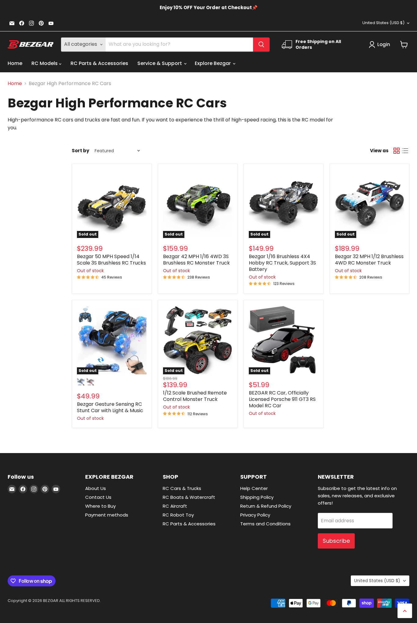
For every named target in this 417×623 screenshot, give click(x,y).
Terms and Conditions (265, 523)
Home (15, 63)
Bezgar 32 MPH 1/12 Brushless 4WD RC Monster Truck (369, 259)
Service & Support (160, 63)
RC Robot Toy (178, 515)
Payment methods (106, 515)
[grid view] (396, 150)
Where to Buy (100, 506)
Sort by (80, 150)
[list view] (405, 150)
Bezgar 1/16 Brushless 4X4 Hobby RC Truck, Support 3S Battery (282, 263)
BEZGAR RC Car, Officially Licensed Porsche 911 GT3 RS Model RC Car (282, 399)
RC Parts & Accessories (99, 63)
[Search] (261, 45)
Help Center (254, 488)
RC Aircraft (175, 506)
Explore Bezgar (213, 63)
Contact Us (98, 497)
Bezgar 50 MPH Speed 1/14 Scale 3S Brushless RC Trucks (111, 259)
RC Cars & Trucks (182, 488)
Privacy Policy (255, 515)
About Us (95, 488)
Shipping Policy (257, 497)
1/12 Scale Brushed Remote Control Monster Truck (195, 396)
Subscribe (336, 541)
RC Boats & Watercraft (189, 497)
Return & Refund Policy (265, 506)
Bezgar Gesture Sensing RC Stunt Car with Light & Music (110, 407)
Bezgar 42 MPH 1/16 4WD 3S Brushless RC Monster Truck (196, 259)
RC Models (45, 63)
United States (383, 23)
